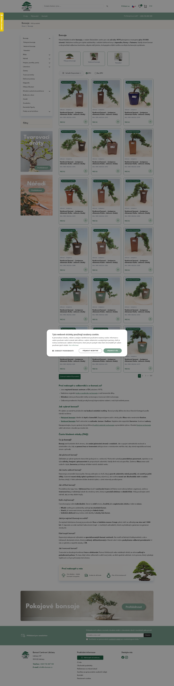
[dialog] (87, 343)
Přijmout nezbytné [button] (90, 351)
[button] (63, 351)
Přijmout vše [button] (112, 351)
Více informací (74, 345)
